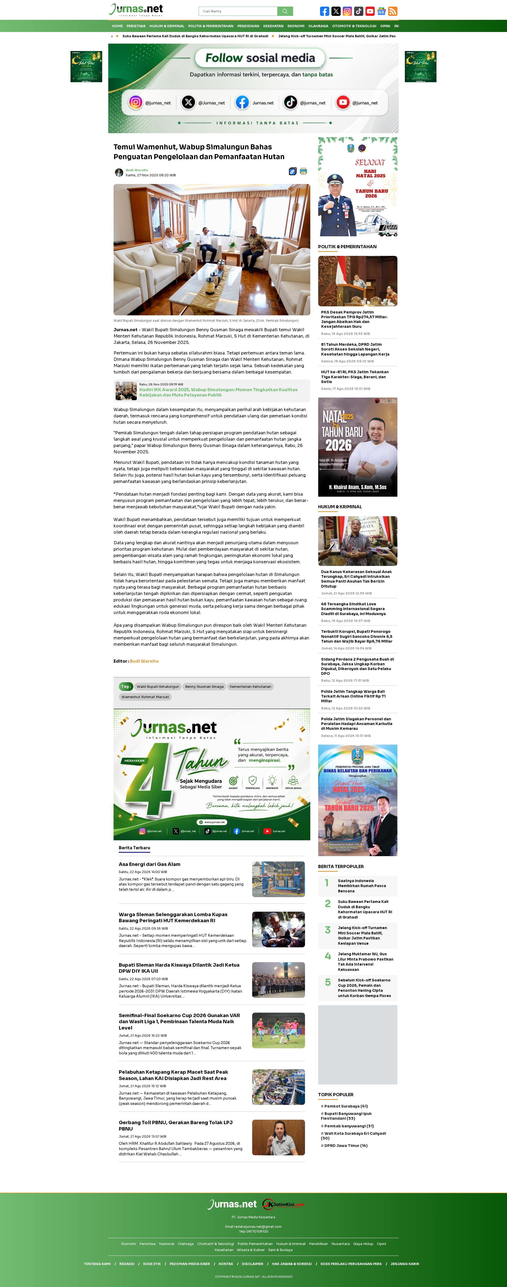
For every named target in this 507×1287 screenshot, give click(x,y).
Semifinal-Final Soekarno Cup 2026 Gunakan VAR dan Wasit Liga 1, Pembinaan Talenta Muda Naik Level (179, 1022)
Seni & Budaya (280, 1250)
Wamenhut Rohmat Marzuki (145, 697)
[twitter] (337, 14)
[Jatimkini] (281, 1209)
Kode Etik (152, 1264)
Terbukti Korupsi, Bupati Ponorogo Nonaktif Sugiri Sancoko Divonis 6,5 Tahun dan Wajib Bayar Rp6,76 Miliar (356, 636)
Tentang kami (97, 1264)
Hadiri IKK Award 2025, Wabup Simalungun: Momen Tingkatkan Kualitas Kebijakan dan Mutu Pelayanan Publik (218, 392)
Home (117, 26)
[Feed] (393, 14)
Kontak (226, 1264)
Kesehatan (273, 26)
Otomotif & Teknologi (354, 26)
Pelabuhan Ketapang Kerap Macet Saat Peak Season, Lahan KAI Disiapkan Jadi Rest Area (173, 1075)
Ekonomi (296, 26)
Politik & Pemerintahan (210, 26)
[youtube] (371, 14)
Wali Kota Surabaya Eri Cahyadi (353, 1136)
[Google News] (382, 14)
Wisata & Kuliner (251, 1250)
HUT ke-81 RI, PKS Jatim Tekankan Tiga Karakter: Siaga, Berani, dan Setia (355, 377)
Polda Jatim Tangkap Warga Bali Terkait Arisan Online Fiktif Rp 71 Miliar (353, 696)
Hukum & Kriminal (166, 26)
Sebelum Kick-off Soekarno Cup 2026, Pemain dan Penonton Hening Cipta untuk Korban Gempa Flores (364, 988)
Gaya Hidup (363, 1244)
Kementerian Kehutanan (250, 686)
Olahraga (318, 26)
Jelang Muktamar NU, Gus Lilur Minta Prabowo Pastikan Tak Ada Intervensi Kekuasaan (365, 962)
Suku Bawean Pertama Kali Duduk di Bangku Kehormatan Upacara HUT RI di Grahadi (138, 36)
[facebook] (325, 14)
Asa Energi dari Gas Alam (149, 864)
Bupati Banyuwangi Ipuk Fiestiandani (346, 1116)
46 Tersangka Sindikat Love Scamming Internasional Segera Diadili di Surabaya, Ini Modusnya (353, 609)
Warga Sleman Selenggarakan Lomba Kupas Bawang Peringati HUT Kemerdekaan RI (173, 918)
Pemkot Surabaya (346, 1106)
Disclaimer (252, 1264)
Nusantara (340, 1244)
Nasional (166, 1244)
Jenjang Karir (405, 1264)
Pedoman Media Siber (190, 1264)
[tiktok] (359, 14)
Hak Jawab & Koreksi (292, 1264)
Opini (385, 26)
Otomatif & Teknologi (215, 1244)
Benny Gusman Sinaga (204, 686)
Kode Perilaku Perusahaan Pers (351, 1264)
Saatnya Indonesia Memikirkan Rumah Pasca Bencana (362, 886)
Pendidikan (248, 26)
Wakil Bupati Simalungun (158, 686)
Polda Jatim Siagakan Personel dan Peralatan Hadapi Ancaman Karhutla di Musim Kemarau (356, 724)
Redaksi (126, 1264)
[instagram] (348, 14)
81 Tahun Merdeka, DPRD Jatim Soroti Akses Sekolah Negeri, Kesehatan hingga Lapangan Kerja (355, 349)
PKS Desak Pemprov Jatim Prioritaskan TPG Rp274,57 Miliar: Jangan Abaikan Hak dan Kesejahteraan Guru (354, 319)
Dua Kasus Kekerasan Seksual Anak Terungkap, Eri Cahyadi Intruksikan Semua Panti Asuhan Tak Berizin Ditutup (356, 579)
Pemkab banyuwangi (349, 1126)
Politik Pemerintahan (255, 1244)
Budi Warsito (137, 170)
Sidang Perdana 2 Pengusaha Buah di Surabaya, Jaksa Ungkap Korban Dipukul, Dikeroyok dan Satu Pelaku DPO (357, 666)
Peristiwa (136, 26)
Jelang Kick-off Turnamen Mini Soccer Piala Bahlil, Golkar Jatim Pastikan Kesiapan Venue (298, 36)
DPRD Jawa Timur (346, 1145)
